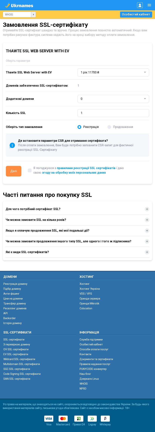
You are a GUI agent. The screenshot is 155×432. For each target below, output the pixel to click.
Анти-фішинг (11, 293)
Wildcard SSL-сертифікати (19, 359)
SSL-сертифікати (13, 339)
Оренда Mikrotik (89, 303)
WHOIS (84, 383)
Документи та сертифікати (96, 359)
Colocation (86, 308)
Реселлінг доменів (14, 308)
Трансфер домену (14, 303)
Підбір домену (12, 288)
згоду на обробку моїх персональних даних (74, 172)
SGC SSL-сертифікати (16, 368)
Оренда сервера (90, 298)
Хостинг (85, 283)
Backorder (9, 318)
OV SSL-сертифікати (16, 349)
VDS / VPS (86, 293)
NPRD (83, 388)
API (5, 313)
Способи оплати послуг (94, 349)
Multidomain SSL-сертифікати (21, 364)
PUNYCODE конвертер (93, 368)
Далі (13, 171)
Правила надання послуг (95, 364)
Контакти (85, 354)
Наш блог (85, 373)
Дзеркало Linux (89, 378)
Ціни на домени (13, 298)
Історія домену (12, 323)
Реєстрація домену (15, 283)
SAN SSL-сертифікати (16, 378)
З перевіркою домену (16, 344)
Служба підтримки (91, 339)
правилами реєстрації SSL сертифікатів (86, 168)
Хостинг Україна (90, 288)
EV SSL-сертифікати (15, 354)
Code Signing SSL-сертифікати (22, 373)
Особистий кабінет (136, 14)
